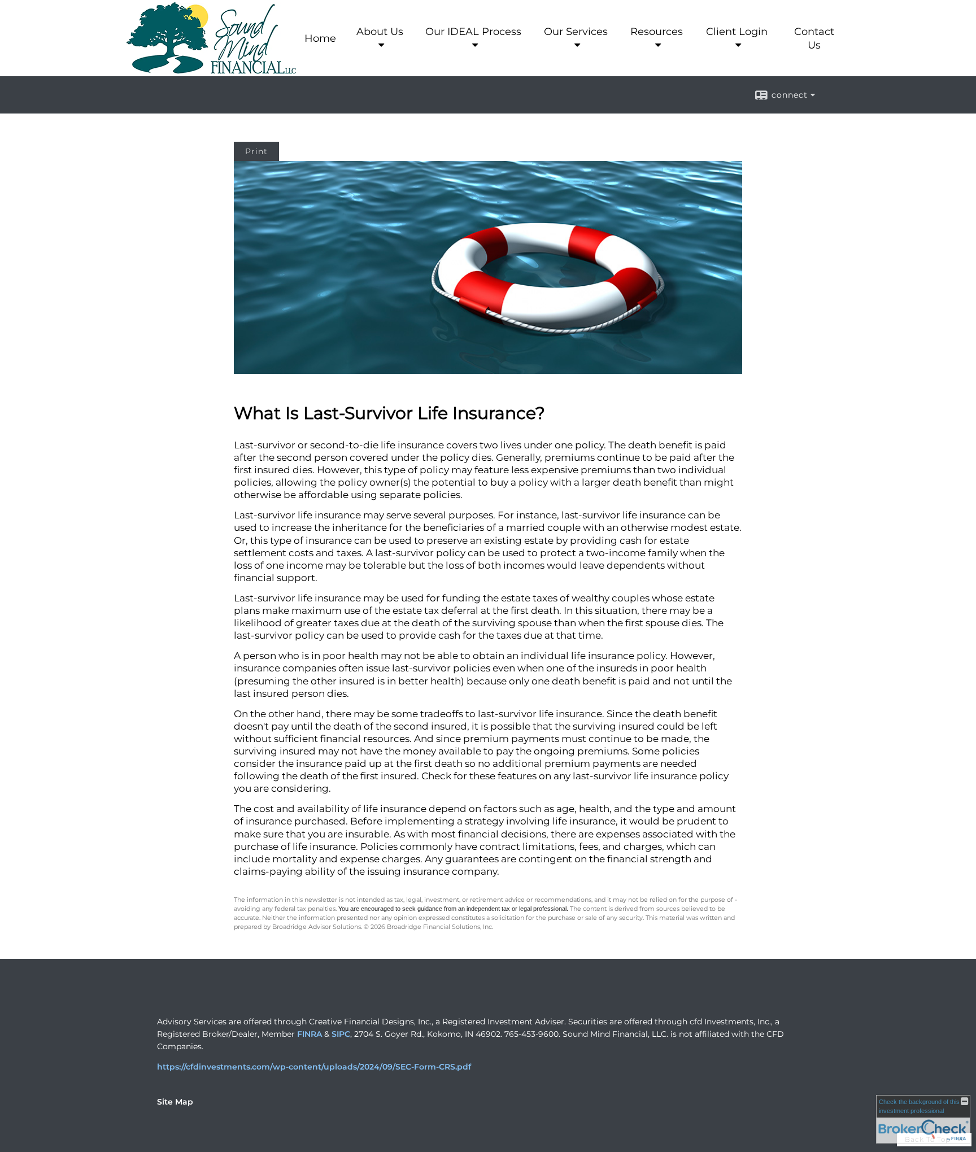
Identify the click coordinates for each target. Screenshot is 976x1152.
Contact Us (814, 38)
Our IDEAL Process (473, 31)
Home (320, 38)
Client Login (737, 31)
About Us (379, 31)
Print (256, 151)
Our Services (576, 31)
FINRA (309, 1034)
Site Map (175, 1102)
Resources (656, 31)
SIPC (341, 1034)
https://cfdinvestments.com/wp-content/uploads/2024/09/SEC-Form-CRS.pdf (314, 1067)
